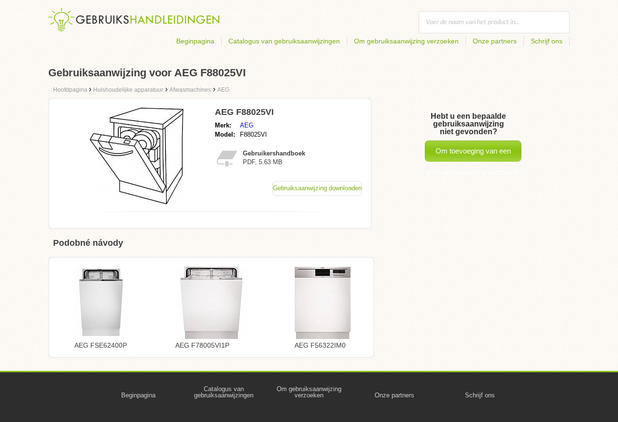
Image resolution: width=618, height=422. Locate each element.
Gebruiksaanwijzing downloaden (317, 188)
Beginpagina (195, 41)
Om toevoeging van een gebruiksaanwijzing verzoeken (473, 154)
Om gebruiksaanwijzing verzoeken (406, 41)
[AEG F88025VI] (136, 201)
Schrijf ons (546, 41)
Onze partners (495, 41)
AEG (246, 125)
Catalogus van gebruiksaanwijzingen (284, 41)
